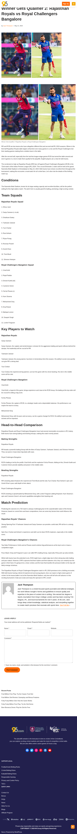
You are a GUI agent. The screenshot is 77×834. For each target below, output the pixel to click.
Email (30, 628)
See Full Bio (64, 605)
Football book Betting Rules (10, 767)
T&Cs (3, 784)
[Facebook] (27, 750)
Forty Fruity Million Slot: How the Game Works (16, 701)
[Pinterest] (40, 750)
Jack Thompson (8, 26)
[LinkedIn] (45, 750)
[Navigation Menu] (74, 4)
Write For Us (5, 806)
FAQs (3, 799)
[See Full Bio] (70, 605)
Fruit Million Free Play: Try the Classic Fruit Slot (17, 694)
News (3, 802)
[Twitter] (31, 750)
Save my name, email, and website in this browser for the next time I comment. (32, 665)
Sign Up (66, 4)
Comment (8, 638)
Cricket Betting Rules (8, 770)
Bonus (3, 796)
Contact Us (5, 792)
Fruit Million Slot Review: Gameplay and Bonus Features (20, 697)
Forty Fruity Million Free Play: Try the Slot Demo (17, 704)
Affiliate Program (6, 813)
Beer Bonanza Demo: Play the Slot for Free (15, 707)
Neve (3, 832)
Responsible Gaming (8, 777)
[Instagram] (36, 750)
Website (53, 628)
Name (6, 628)
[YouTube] (49, 750)
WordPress (18, 832)
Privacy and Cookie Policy (10, 780)
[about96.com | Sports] (4, 3)
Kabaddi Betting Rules (8, 774)
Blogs (3, 809)
